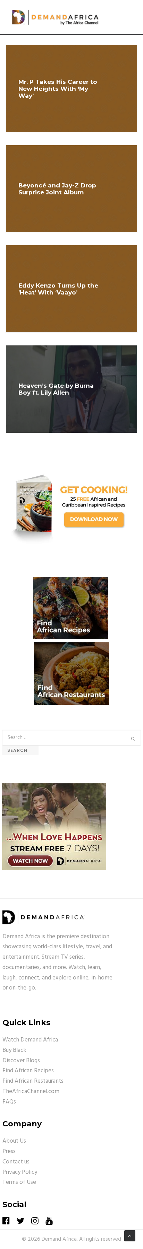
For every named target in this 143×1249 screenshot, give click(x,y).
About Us (14, 1141)
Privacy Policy (19, 1172)
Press (9, 1151)
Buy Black (14, 1050)
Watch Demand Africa (30, 1040)
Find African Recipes (28, 1070)
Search (20, 750)
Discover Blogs (21, 1060)
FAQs (9, 1102)
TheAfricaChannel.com (30, 1091)
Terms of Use (19, 1182)
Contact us (16, 1162)
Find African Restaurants (33, 1081)
